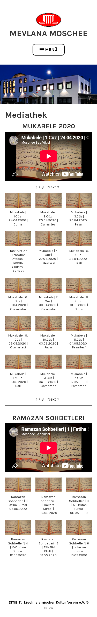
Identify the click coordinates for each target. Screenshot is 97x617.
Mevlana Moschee (49, 33)
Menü (51, 49)
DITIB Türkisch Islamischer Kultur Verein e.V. (47, 602)
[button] (53, 187)
